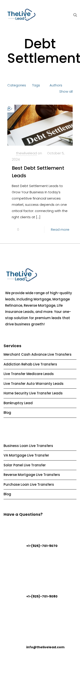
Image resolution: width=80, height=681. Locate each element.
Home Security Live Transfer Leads (33, 393)
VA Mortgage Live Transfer (26, 455)
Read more (60, 229)
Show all (66, 91)
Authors (56, 85)
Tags (36, 85)
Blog (7, 412)
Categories (16, 85)
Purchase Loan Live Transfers (29, 484)
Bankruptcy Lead (18, 403)
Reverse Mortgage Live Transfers (32, 474)
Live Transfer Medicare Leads (29, 373)
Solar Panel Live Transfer (25, 465)
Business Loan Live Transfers (28, 445)
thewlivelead (26, 153)
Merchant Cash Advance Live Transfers (38, 354)
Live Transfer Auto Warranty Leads (34, 383)
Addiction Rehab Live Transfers (30, 364)
